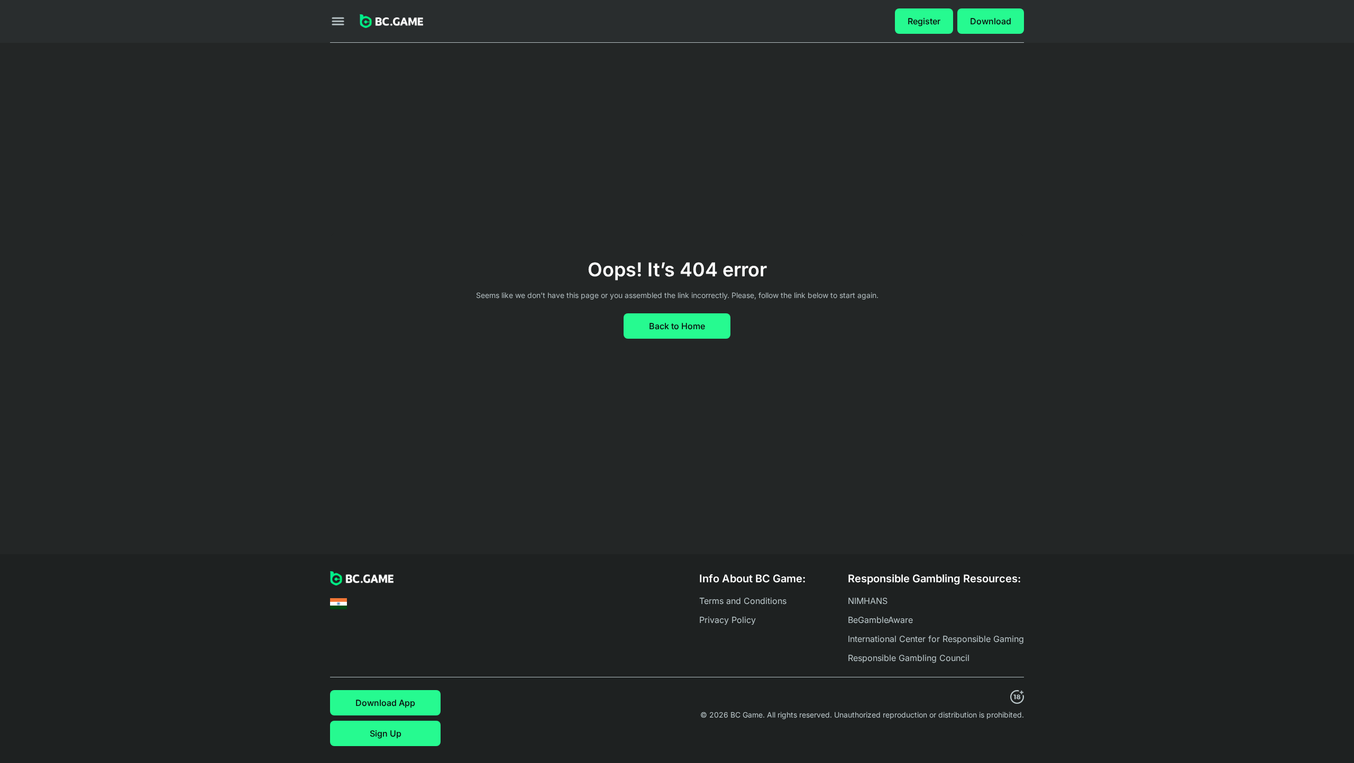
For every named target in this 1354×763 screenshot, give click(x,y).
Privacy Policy (727, 620)
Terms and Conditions (742, 600)
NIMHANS (868, 600)
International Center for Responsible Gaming (936, 639)
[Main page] (391, 21)
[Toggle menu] (338, 21)
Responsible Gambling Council (908, 658)
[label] (338, 603)
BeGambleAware (880, 620)
